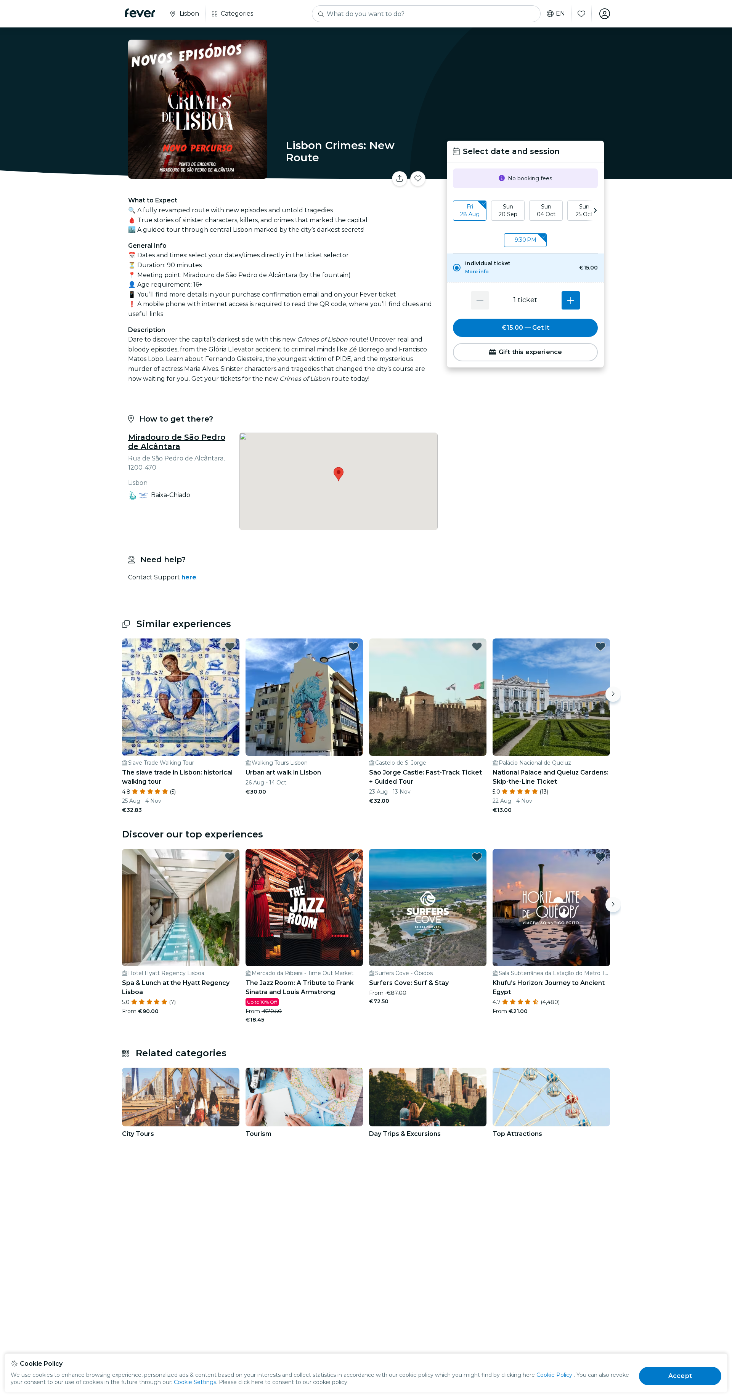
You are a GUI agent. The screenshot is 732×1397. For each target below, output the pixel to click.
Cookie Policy (554, 1374)
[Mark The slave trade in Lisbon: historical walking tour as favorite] (230, 646)
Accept (680, 1375)
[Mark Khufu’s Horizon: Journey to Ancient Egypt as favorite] (600, 857)
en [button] (560, 13)
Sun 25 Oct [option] (584, 210)
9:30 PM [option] (525, 240)
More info (477, 272)
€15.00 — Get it (525, 327)
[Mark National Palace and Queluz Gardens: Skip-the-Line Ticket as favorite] (600, 646)
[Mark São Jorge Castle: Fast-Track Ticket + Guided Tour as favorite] (477, 646)
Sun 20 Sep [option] (508, 210)
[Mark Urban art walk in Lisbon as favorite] (353, 646)
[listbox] (525, 210)
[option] (525, 268)
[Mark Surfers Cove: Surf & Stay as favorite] (477, 857)
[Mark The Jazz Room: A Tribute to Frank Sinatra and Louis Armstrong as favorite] (353, 857)
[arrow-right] (595, 210)
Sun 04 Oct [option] (546, 210)
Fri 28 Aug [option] (470, 210)
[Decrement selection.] (480, 300)
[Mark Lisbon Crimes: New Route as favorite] (417, 178)
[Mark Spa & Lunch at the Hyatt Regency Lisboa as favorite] (230, 857)
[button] (525, 268)
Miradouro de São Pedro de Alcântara (176, 442)
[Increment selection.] (571, 300)
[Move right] (613, 694)
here (188, 577)
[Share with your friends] (399, 178)
